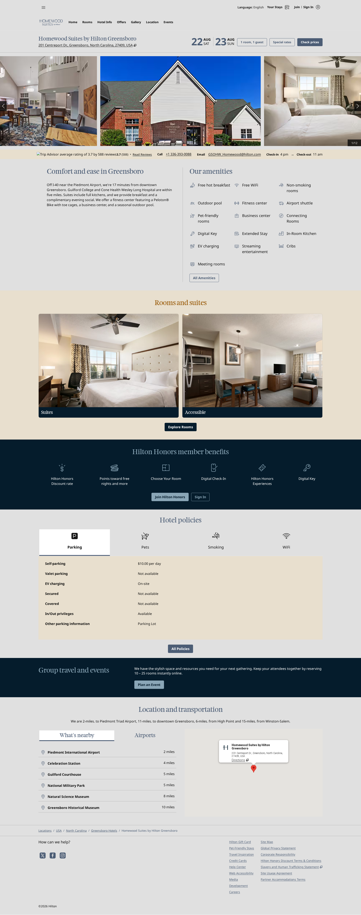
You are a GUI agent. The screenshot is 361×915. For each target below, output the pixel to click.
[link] (178, 154)
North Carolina (76, 831)
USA (59, 831)
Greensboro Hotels (104, 831)
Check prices (312, 42)
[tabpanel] (180, 598)
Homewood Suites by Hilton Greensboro (149, 831)
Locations (45, 831)
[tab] (74, 542)
